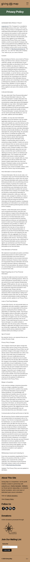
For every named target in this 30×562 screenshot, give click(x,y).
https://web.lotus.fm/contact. (13, 465)
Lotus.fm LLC (5, 26)
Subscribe (5, 543)
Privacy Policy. (9, 499)
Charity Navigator (16, 486)
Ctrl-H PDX (16, 488)
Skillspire (24, 486)
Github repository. (12, 496)
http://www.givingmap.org (18, 49)
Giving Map (9, 558)
